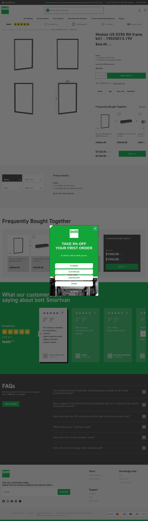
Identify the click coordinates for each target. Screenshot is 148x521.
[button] (74, 265)
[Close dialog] (95, 228)
